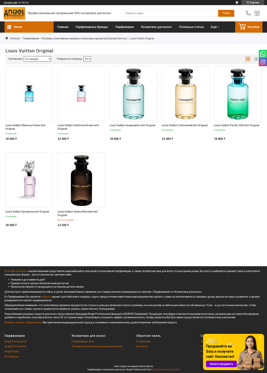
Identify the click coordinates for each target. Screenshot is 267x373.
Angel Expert (12, 351)
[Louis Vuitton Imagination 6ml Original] (133, 93)
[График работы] (257, 13)
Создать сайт (10, 2)
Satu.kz (149, 366)
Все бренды (12, 356)
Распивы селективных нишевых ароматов (97, 346)
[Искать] (226, 13)
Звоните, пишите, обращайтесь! (23, 322)
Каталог (15, 38)
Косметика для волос (156, 27)
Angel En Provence (15, 346)
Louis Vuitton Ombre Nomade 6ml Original (78, 213)
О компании (143, 341)
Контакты (142, 346)
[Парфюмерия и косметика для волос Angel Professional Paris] (14, 13)
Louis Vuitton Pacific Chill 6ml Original (236, 125)
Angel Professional (15, 341)
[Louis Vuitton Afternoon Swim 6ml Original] (29, 93)
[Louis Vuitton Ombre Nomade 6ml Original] (81, 180)
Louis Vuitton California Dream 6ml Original (78, 127)
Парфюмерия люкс (83, 341)
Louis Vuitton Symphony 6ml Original (27, 211)
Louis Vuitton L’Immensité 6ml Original (185, 125)
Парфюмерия (124, 27)
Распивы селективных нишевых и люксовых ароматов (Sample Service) (84, 38)
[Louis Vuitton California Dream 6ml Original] (81, 93)
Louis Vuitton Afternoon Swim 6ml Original (25, 127)
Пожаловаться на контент (166, 369)
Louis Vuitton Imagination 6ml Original (132, 125)
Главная (62, 27)
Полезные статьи (191, 27)
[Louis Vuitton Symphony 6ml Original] (29, 180)
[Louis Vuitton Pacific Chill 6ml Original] (238, 93)
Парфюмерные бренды (92, 27)
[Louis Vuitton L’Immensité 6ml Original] (185, 93)
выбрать (46, 296)
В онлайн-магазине (16, 271)
